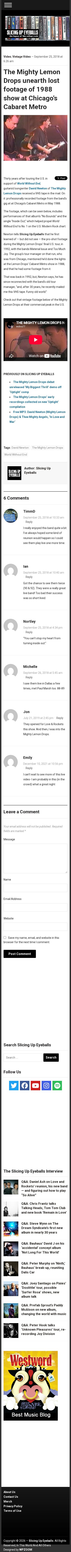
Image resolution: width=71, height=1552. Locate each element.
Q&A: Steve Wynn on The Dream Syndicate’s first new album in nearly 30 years (42, 1228)
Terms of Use (12, 1510)
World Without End (15, 454)
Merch (8, 1501)
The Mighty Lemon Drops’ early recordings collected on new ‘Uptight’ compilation (34, 401)
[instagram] (46, 1085)
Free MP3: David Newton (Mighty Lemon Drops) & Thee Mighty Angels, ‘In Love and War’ (37, 416)
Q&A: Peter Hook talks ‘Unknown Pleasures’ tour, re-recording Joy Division (43, 1329)
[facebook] (24, 1085)
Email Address (12, 898)
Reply (29, 521)
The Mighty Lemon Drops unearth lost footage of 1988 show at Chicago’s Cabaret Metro (32, 89)
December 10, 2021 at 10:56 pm (43, 763)
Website (9, 918)
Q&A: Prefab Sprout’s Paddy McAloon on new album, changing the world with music (43, 1309)
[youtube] (35, 1085)
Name (7, 879)
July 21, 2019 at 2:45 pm (38, 718)
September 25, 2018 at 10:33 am (43, 517)
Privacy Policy (13, 1506)
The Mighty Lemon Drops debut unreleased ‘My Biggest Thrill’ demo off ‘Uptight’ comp (35, 386)
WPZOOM (25, 1549)
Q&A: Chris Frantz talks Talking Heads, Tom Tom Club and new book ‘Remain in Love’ (44, 1208)
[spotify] (57, 1085)
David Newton (38, 188)
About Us (9, 1492)
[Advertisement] (35, 1002)
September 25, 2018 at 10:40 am (43, 572)
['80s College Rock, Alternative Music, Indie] (37, 28)
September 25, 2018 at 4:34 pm (43, 627)
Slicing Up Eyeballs (41, 1540)
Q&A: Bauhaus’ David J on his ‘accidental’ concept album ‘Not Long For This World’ (42, 1248)
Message (9, 839)
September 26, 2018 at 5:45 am (43, 672)
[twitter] (14, 1085)
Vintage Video (21, 56)
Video (7, 56)
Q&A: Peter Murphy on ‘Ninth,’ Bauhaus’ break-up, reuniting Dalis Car (43, 1268)
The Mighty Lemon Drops (47, 447)
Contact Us (11, 1496)
